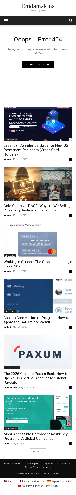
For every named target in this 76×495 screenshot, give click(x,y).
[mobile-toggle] (6, 20)
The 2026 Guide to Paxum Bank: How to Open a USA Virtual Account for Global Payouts (36, 378)
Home (7, 463)
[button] (71, 20)
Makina (7, 159)
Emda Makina (10, 387)
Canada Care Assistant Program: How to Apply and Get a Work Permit (36, 320)
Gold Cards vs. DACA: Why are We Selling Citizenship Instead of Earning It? (37, 208)
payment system (12, 367)
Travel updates (11, 139)
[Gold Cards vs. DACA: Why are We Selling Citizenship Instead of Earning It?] (38, 184)
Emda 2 (7, 327)
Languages (48, 463)
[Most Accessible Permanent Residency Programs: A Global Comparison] (38, 412)
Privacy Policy (63, 463)
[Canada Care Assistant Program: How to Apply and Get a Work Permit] (38, 296)
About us (46, 467)
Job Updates (10, 256)
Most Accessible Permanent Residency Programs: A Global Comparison (36, 436)
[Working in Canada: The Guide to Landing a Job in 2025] (38, 240)
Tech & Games (32, 467)
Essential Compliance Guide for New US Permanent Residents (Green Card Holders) (36, 149)
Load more (36, 450)
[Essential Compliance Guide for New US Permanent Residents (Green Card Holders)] (38, 124)
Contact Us (17, 463)
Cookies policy (33, 463)
